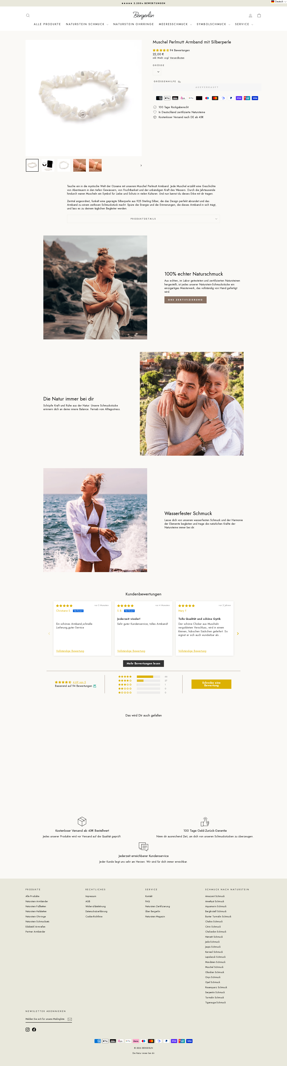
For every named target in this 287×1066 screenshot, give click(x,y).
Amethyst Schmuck (214, 901)
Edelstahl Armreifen (36, 926)
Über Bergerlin (152, 911)
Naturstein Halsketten (36, 911)
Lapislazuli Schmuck (215, 957)
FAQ (147, 901)
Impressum (91, 896)
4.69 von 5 (79, 682)
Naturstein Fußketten (36, 906)
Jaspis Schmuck (213, 946)
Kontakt (148, 896)
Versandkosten (177, 58)
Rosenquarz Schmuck (216, 987)
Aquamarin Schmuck (216, 906)
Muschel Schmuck (214, 967)
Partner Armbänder (35, 931)
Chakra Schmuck (214, 921)
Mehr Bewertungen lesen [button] (143, 663)
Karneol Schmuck (214, 952)
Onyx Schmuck (213, 977)
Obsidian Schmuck (214, 972)
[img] (64, 606)
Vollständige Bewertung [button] (70, 651)
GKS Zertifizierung (185, 299)
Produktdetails (143, 218)
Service (243, 24)
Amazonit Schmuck (215, 896)
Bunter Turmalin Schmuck (218, 916)
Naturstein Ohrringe (133, 24)
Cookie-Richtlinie (94, 916)
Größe (159, 65)
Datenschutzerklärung (96, 911)
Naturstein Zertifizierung (157, 906)
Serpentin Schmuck (215, 992)
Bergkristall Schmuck (216, 911)
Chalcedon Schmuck (215, 931)
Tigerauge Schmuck (215, 1002)
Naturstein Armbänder (37, 901)
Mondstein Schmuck (215, 962)
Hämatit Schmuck (214, 936)
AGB (88, 901)
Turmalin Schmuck (214, 997)
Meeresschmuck (174, 24)
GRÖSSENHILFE (166, 81)
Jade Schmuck (212, 941)
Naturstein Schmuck (86, 24)
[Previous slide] (49, 633)
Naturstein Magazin (155, 916)
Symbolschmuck (212, 24)
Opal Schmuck (212, 982)
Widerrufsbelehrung (96, 906)
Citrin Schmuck (213, 926)
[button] (161, 50)
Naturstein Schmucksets (37, 921)
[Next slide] (237, 633)
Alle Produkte (47, 24)
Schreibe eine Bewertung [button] (211, 684)
